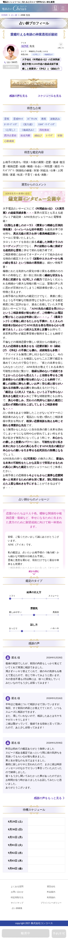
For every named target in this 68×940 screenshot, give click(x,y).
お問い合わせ (17, 891)
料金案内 (51, 891)
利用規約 (51, 897)
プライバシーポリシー (51, 902)
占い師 (14, 15)
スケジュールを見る (49, 95)
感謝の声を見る (18, 95)
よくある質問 (17, 886)
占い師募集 (17, 908)
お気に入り (61, 48)
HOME (4, 15)
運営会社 (51, 886)
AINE (25, 46)
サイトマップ (17, 902)
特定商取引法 (17, 897)
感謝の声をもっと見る (48, 798)
